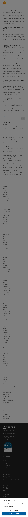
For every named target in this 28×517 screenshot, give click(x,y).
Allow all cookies (14, 513)
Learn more (11, 506)
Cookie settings (14, 510)
